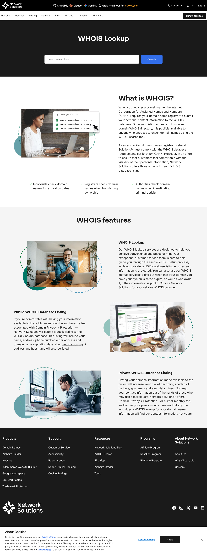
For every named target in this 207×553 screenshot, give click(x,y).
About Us (180, 454)
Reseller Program (150, 454)
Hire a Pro (98, 15)
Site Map (99, 460)
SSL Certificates (12, 479)
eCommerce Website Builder (19, 467)
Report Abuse (56, 460)
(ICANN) (124, 115)
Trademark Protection (15, 486)
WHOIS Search (103, 454)
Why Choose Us (184, 460)
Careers (180, 467)
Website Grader (103, 467)
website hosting (72, 344)
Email (57, 15)
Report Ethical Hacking (62, 467)
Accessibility (56, 454)
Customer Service (59, 447)
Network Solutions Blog (108, 447)
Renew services (194, 15)
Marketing (82, 15)
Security (45, 15)
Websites (19, 15)
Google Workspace (13, 473)
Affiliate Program (150, 447)
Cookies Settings (146, 539)
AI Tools (69, 15)
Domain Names (11, 447)
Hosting (33, 15)
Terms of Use (48, 537)
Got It (170, 539)
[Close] (201, 539)
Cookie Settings (57, 473)
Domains (5, 15)
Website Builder (11, 454)
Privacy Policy (44, 549)
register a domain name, (149, 107)
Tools (97, 473)
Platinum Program (151, 460)
